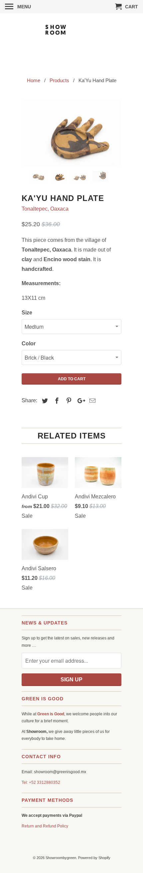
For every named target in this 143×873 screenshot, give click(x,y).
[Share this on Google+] (79, 401)
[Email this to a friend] (91, 401)
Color (29, 343)
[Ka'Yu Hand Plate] (71, 132)
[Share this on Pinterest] (68, 401)
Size (27, 312)
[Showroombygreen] (71, 40)
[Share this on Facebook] (56, 401)
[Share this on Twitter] (44, 401)
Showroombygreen (61, 858)
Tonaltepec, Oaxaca (45, 209)
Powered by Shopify (94, 858)
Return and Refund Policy (45, 826)
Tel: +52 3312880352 (41, 782)
